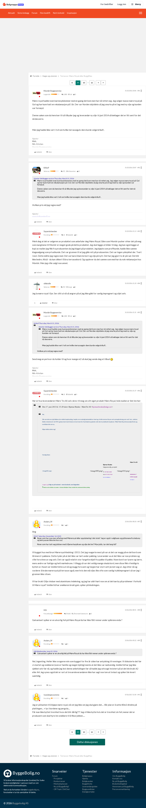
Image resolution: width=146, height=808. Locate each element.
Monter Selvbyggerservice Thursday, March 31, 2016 (54, 178)
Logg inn (121, 4)
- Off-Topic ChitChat (61, 789)
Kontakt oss (117, 778)
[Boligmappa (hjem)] (13, 4)
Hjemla (85, 778)
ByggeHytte (87, 784)
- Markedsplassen (59, 784)
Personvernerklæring (121, 789)
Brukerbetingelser (119, 784)
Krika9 (46, 168)
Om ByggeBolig (118, 776)
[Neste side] (103, 82)
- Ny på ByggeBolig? (60, 786)
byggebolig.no (33, 789)
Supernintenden (50, 231)
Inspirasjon (72, 13)
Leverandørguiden (89, 786)
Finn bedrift (45, 13)
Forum (34, 13)
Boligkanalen (87, 781)
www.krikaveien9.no (41, 216)
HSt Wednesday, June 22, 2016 (45, 651)
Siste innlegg (23, 13)
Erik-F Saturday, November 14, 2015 (47, 536)
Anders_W (48, 522)
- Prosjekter (57, 778)
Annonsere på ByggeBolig (123, 786)
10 (84, 83)
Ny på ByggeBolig (119, 781)
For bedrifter (107, 4)
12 (92, 83)
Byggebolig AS (20, 803)
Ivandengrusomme (51, 695)
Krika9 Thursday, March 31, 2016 (46, 323)
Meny (138, 4)
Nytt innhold (58, 13)
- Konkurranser (58, 781)
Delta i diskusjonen (87, 742)
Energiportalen (88, 792)
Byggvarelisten (88, 789)
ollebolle (47, 283)
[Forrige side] (98, 82)
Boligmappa (87, 776)
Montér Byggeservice (52, 91)
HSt (45, 610)
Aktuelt (11, 13)
